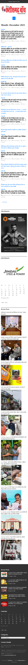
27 (1, 295)
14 (5, 291)
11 (20, 289)
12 (24, 289)
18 (20, 291)
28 (5, 295)
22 (9, 293)
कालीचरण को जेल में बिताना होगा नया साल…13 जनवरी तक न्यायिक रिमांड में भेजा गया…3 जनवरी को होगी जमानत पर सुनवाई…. (13, 120)
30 (12, 295)
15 (9, 291)
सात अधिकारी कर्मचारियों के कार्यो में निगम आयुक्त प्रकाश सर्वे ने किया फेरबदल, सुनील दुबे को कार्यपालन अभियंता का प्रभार (14, 175)
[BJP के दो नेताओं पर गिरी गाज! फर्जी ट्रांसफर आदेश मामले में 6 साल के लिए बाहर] (14, 375)
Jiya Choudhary (16, 41)
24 (16, 293)
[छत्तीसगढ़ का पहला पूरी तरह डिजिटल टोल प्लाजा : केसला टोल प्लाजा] (14, 325)
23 (12, 293)
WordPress (10, 660)
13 (1, 291)
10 (16, 289)
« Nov (2, 302)
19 (24, 291)
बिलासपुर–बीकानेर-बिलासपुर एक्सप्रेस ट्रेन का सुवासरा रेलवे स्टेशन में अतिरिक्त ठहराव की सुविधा (13, 154)
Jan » (6, 302)
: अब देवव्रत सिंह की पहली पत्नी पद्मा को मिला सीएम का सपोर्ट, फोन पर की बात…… (14, 101)
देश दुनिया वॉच (3, 81)
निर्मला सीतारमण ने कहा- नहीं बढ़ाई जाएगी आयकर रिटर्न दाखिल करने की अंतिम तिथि (12, 84)
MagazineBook (21, 660)
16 (12, 291)
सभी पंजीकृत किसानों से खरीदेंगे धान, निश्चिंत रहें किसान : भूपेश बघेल (13, 137)
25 (20, 293)
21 (5, 293)
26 (24, 293)
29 (9, 295)
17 (16, 291)
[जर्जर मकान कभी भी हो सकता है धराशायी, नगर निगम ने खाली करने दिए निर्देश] (14, 400)
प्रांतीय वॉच (3, 171)
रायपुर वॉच (3, 29)
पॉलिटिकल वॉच (3, 46)
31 (16, 295)
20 (1, 293)
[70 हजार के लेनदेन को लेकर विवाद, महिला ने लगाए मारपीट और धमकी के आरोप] (14, 425)
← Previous (4, 202)
